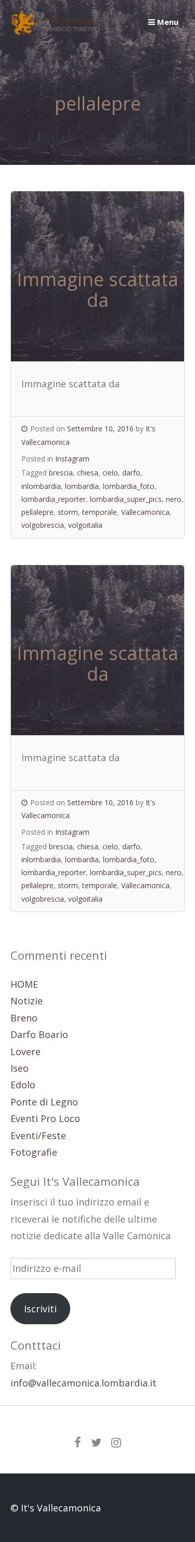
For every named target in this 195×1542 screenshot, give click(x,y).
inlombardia (41, 486)
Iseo (19, 1068)
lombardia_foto (128, 486)
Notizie (26, 1000)
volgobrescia (42, 525)
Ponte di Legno (44, 1102)
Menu (166, 22)
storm (68, 512)
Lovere (25, 1051)
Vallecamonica (145, 512)
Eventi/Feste (38, 1135)
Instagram (72, 459)
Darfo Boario (39, 1034)
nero (173, 499)
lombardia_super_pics (126, 499)
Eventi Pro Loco (45, 1118)
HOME (24, 984)
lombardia (82, 486)
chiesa (87, 473)
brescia (61, 473)
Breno (23, 1018)
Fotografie (33, 1152)
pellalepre (37, 512)
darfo (131, 473)
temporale (99, 512)
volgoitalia (85, 525)
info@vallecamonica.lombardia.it (83, 1383)
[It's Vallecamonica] (55, 31)
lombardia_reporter (53, 499)
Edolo (22, 1084)
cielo (110, 473)
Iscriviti (40, 1308)
